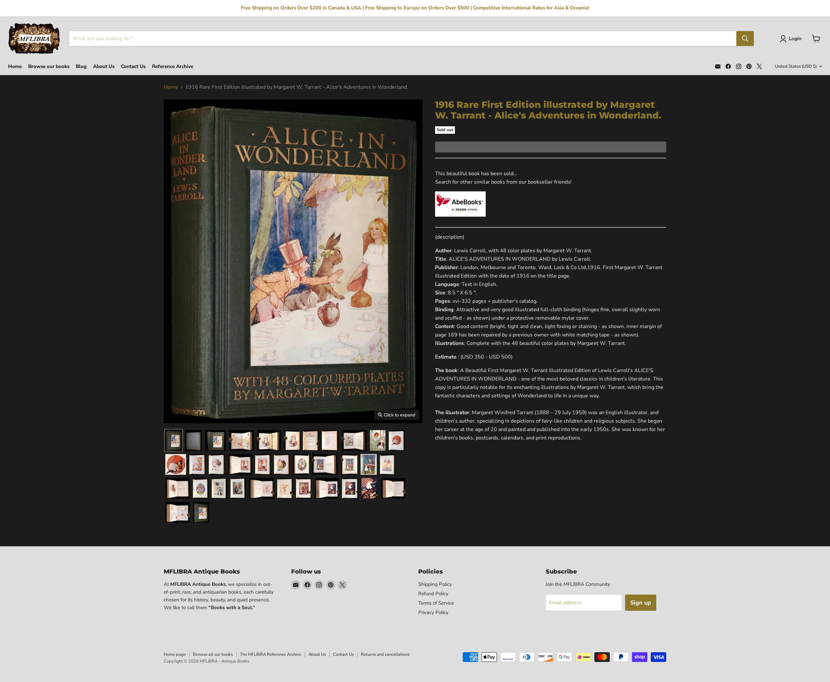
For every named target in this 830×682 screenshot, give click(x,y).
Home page (175, 654)
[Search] (745, 38)
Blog (81, 66)
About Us (103, 66)
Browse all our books (213, 654)
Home (15, 66)
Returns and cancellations (385, 654)
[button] (792, 39)
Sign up (640, 603)
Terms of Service (436, 603)
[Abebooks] (460, 220)
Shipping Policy (435, 584)
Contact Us (133, 66)
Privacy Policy (433, 612)
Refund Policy (433, 593)
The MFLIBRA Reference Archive (270, 654)
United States (796, 66)
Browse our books (48, 66)
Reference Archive (172, 66)
